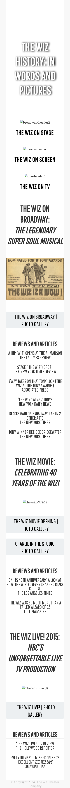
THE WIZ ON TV (35, 186)
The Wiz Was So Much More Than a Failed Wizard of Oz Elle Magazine (35, 607)
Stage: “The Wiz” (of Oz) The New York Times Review (35, 369)
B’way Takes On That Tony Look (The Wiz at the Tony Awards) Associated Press (35, 385)
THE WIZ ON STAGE (35, 132)
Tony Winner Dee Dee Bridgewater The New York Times (35, 434)
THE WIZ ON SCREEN (35, 159)
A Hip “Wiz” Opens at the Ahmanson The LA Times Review (35, 355)
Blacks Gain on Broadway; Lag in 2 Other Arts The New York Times (35, 418)
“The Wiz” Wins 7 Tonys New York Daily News (35, 402)
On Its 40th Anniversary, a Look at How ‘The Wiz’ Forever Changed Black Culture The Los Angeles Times (35, 586)
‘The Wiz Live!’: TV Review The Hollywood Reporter (35, 746)
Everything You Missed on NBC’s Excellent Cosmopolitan (35, 762)
